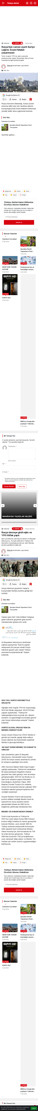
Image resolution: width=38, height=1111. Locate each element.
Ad (3, 463)
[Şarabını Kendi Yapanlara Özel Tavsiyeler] (19, 127)
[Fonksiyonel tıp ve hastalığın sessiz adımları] (28, 264)
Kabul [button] (33, 1108)
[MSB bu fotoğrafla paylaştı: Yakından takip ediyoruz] (28, 350)
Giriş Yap (22, 486)
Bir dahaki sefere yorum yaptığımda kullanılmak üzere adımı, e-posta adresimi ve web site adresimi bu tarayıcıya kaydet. (20, 480)
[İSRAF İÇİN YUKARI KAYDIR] (10, 264)
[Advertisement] (19, 23)
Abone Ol (19, 222)
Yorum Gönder (9, 486)
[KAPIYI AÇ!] (10, 350)
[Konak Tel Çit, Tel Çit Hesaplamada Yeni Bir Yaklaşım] (19, 505)
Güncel (9, 66)
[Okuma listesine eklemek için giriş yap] (30, 99)
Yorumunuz (12, 446)
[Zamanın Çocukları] (19, 121)
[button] (27, 3)
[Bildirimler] (35, 3)
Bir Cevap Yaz (9, 436)
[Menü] (3, 3)
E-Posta (5, 472)
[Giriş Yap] (31, 3)
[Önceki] (3, 505)
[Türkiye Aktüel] (13, 3)
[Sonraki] (35, 505)
